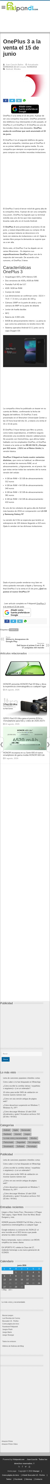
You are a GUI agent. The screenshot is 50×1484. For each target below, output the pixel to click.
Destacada (25, 1130)
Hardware (7, 1134)
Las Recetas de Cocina (11, 1318)
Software (20, 1146)
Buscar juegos (7, 1315)
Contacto (38, 1479)
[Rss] (19, 1466)
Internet (18, 1134)
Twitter (9, 1479)
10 (27, 1276)
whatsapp (24, 100)
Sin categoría (33, 1142)
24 (27, 1283)
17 (27, 1279)
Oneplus (14, 630)
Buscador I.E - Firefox (10, 1321)
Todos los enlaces (9, 1341)
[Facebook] (22, 1466)
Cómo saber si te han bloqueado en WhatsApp (21, 1082)
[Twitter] (26, 1466)
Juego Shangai (8, 1335)
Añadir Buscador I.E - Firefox (33, 1475)
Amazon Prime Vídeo (10, 1444)
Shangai (36, 1471)
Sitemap (28, 1479)
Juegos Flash (7, 1329)
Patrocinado (8, 1142)
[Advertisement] (25, 182)
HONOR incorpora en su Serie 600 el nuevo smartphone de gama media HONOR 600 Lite (24, 753)
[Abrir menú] (3, 7)
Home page (12, 1471)
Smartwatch (8, 1146)
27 (4, 1287)
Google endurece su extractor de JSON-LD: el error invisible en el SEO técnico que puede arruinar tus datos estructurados (20, 1232)
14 (10, 1279)
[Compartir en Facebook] (5, 100)
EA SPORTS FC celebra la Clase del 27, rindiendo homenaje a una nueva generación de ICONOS (20, 1250)
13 (4, 1279)
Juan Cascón (32, 1459)
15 (16, 1279)
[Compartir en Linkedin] (19, 100)
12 (39, 1276)
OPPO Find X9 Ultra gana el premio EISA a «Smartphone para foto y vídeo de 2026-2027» (24, 719)
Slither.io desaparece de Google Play (17, 639)
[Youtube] (29, 1466)
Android (9, 69)
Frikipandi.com (18, 1459)
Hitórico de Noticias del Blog (13, 1346)
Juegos (27, 1134)
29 (16, 1287)
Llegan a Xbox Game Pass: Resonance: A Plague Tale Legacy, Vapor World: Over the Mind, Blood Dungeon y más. (22, 1214)
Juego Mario (7, 1332)
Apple (15, 1130)
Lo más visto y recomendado (15, 1138)
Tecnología (31, 1146)
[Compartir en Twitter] (12, 100)
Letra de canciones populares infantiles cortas (21, 1078)
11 (33, 1276)
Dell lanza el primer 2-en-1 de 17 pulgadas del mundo (30, 646)
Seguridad (21, 1142)
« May (4, 1290)
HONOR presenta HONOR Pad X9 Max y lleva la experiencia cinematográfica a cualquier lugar (24, 685)
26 (39, 1283)
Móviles (17, 69)
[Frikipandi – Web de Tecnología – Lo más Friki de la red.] (25, 6)
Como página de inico (10, 1324)
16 (22, 1279)
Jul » (10, 1290)
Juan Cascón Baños (14, 64)
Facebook (18, 1479)
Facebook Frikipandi (10, 1327)
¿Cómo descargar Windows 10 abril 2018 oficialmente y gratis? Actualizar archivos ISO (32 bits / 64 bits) (21, 1114)
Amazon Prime (7, 1441)
